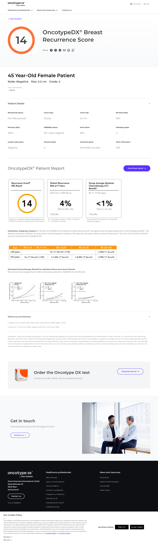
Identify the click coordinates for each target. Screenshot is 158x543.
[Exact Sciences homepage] (16, 4)
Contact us (67, 10)
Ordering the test (52, 507)
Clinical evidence (52, 486)
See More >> (7, 537)
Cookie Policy (51, 533)
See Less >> (7, 540)
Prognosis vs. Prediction (55, 494)
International (136, 4)
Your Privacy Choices (106, 527)
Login (147, 4)
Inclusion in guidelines (54, 490)
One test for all (51, 498)
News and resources (46, 10)
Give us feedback (14, 503)
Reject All (121, 527)
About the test (51, 477)
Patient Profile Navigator (109, 482)
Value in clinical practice (55, 482)
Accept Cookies (137, 527)
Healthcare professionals (19, 10)
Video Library (105, 490)
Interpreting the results (55, 503)
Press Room (104, 477)
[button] (51, 50)
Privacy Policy (65, 533)
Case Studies (105, 486)
